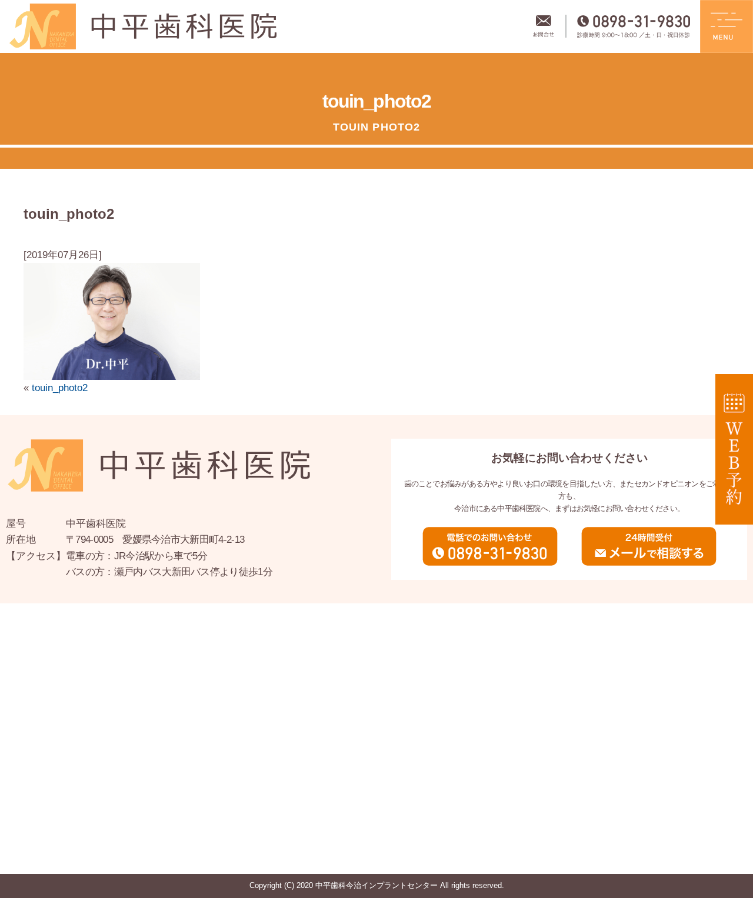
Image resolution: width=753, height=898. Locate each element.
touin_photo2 (60, 387)
